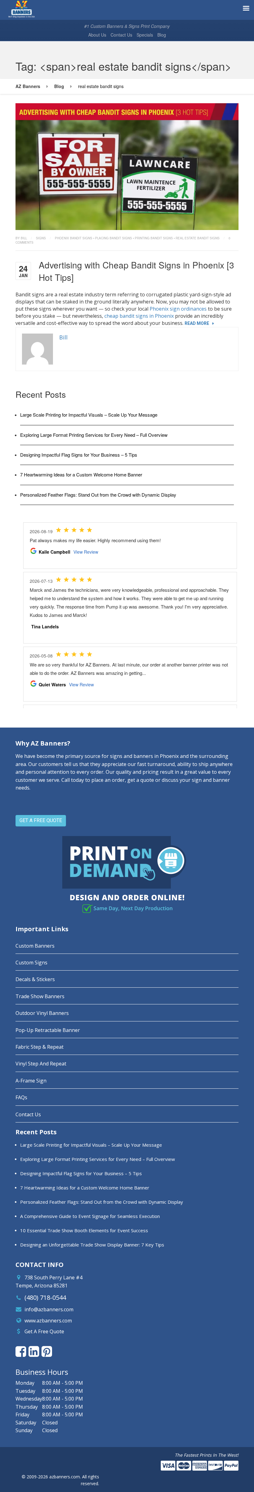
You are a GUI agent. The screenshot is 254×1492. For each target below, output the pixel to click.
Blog (161, 35)
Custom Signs (31, 962)
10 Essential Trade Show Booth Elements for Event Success (84, 1230)
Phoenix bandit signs (73, 238)
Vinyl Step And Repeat (40, 1063)
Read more (197, 323)
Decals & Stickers (35, 979)
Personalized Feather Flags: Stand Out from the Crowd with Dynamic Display (98, 494)
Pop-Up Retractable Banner (47, 1030)
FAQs (21, 1097)
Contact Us (121, 35)
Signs (41, 238)
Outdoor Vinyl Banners (42, 1013)
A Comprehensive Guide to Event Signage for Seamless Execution (90, 1216)
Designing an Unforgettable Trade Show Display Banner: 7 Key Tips (92, 1245)
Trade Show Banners (39, 996)
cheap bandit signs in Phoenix (139, 315)
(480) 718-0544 (45, 1297)
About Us (97, 35)
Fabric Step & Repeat (39, 1046)
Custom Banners (35, 945)
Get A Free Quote (44, 1331)
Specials (145, 35)
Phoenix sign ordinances (178, 308)
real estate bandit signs (198, 238)
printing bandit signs (154, 238)
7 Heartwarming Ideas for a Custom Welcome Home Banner (81, 474)
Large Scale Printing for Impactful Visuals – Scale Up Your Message (88, 414)
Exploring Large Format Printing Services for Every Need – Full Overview (94, 435)
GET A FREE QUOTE (41, 820)
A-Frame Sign (30, 1080)
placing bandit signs (113, 238)
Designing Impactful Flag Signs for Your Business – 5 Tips (78, 454)
